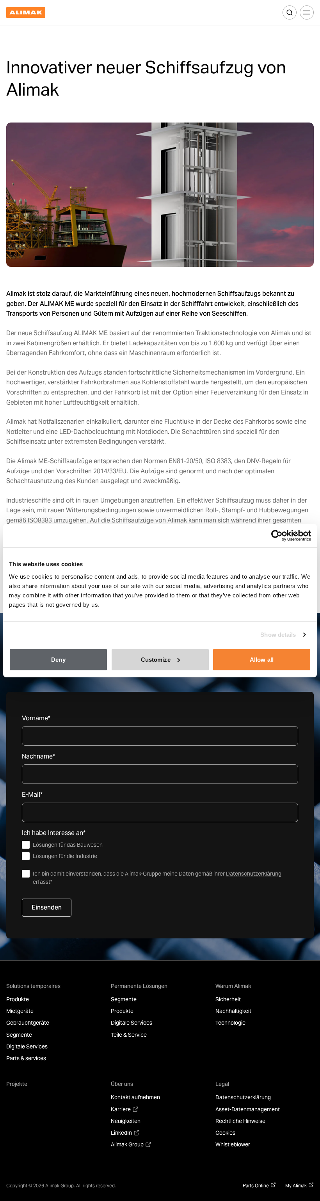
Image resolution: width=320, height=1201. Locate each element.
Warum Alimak (233, 986)
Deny (58, 659)
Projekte (16, 1083)
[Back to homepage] (25, 12)
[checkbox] (160, 850)
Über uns (122, 1083)
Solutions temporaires (33, 986)
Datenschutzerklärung (253, 873)
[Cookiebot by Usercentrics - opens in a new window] (277, 536)
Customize (156, 659)
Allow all (262, 659)
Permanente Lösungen (139, 986)
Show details (278, 634)
